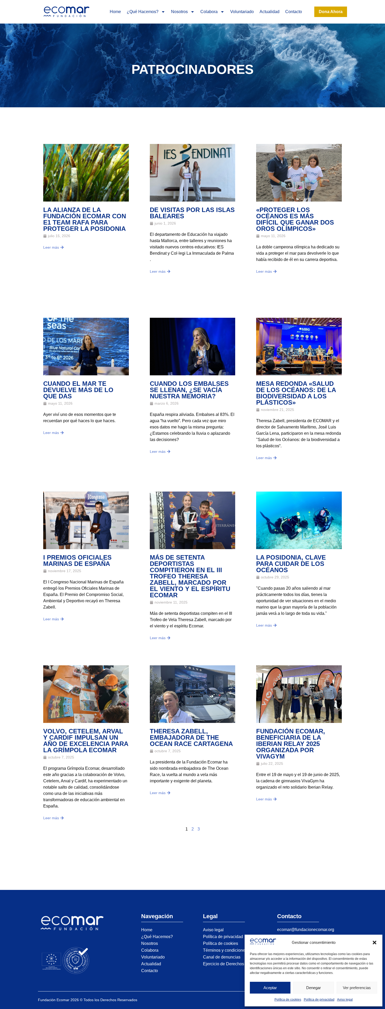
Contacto (293, 11)
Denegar (313, 987)
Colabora (209, 11)
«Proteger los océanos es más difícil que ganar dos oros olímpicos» (295, 219)
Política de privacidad (319, 999)
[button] (374, 942)
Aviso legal (345, 999)
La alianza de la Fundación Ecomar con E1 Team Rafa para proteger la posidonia (84, 219)
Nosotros (179, 11)
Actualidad (269, 11)
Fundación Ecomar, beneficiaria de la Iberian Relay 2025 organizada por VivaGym (290, 744)
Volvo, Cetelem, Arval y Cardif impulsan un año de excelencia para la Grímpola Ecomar (85, 741)
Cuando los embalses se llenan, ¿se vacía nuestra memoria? (189, 390)
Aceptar (270, 987)
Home (115, 11)
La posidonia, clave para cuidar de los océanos (291, 563)
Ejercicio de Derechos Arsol (229, 964)
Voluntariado (242, 11)
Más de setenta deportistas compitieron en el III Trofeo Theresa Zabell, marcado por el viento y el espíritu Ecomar (190, 576)
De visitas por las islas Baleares (192, 213)
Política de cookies (287, 999)
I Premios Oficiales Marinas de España (77, 560)
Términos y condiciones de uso (232, 950)
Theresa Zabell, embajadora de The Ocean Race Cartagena (191, 737)
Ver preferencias (357, 987)
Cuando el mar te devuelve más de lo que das (78, 390)
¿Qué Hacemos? (142, 11)
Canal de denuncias (221, 957)
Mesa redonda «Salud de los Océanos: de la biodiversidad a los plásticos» (296, 393)
